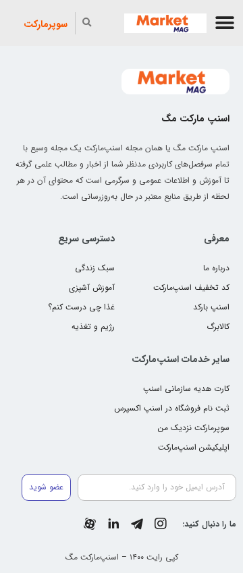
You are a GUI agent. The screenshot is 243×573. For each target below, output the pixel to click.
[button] (225, 23)
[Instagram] (160, 524)
